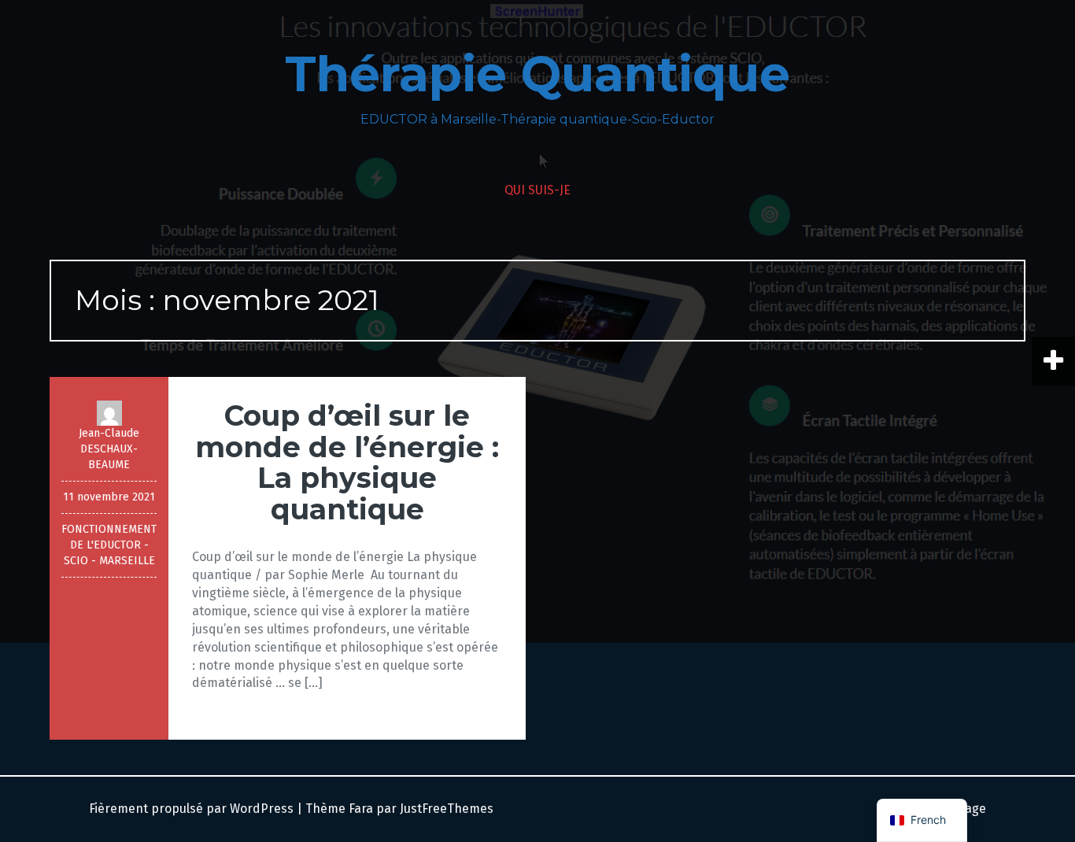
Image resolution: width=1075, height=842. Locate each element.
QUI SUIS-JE (537, 190)
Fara (361, 808)
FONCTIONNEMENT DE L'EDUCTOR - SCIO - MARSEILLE (109, 545)
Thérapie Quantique (537, 74)
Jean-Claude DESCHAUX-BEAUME (109, 449)
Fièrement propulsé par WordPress (191, 808)
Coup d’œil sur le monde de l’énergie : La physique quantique (347, 462)
